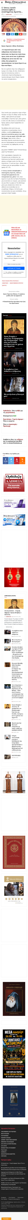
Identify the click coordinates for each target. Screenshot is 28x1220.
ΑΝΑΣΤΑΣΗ (5, 283)
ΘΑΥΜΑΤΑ (3, 1152)
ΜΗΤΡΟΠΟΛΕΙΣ (5, 1133)
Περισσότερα (9, 627)
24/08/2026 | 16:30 (18, 348)
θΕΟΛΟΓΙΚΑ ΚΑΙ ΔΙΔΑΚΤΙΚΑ (9, 16)
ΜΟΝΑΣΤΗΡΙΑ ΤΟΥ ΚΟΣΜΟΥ (8, 1148)
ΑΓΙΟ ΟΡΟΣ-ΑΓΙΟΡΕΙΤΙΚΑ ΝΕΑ (8, 1143)
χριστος (4, 285)
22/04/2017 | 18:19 (18, 14)
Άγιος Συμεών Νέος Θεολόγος (10, 280)
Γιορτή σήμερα (17, 419)
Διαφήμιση (3, 1197)
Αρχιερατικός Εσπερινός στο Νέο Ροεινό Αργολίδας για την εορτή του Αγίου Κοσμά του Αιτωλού (13, 1174)
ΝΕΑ (18, 411)
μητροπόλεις (10, 412)
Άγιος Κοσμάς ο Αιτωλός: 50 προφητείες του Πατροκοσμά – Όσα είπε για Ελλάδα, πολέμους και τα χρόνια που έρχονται (13, 341)
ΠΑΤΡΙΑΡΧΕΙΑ (4, 1135)
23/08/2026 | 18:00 (15, 398)
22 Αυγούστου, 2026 (17, 701)
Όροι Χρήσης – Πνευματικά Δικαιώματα (10, 1199)
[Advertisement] (14, 95)
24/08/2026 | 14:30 (15, 373)
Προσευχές (4, 1150)
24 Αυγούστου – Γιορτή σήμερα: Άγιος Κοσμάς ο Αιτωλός (12, 612)
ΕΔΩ (14, 416)
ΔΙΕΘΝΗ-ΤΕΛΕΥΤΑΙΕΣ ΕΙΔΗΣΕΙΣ (9, 1139)
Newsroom (9, 14)
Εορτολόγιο (7, 419)
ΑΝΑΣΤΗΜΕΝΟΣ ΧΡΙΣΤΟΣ (16, 283)
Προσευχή (6, 426)
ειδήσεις (20, 439)
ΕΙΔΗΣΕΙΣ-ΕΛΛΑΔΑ (5, 1137)
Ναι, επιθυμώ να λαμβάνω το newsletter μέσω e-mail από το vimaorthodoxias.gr (14, 273)
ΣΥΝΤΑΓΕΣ (3, 1156)
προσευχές (13, 424)
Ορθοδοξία (7, 411)
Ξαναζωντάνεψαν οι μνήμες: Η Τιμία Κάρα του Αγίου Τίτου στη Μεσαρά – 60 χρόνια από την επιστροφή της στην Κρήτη (17, 652)
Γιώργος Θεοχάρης (10, 348)
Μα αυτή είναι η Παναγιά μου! (14, 395)
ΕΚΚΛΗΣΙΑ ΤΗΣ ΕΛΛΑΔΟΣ (7, 1141)
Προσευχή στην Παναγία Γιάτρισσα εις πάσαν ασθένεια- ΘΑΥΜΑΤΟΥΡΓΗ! (17, 726)
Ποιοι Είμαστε (12, 1197)
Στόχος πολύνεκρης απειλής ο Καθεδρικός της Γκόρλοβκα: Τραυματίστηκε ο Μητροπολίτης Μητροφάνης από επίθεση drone (17, 743)
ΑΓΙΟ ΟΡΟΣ (4, 1145)
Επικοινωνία (20, 1197)
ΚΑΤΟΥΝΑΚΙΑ (16, 755)
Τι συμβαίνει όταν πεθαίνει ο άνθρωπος (12, 370)
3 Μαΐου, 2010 (15, 757)
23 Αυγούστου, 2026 (17, 643)
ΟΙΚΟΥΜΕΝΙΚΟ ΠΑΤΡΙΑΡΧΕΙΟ (8, 1131)
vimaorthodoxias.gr (9, 1202)
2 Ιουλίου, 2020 (16, 732)
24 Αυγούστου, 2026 (16, 616)
